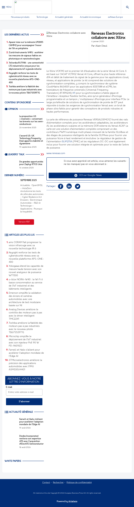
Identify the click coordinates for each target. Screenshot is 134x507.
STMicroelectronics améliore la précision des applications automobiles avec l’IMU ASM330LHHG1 (25, 365)
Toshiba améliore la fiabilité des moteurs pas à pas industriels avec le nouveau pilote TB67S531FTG (25, 328)
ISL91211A (67, 142)
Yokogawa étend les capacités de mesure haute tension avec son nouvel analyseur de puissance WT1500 (26, 271)
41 (74, 93)
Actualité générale (64, 17)
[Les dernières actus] (42, 34)
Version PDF (24, 222)
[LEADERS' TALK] (42, 154)
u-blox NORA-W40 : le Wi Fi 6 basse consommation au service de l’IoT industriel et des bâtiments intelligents (26, 284)
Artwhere (72, 501)
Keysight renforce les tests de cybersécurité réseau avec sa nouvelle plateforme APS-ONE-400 (26, 257)
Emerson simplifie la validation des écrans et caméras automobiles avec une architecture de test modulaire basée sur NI (25, 299)
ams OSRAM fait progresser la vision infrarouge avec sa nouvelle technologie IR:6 (25, 245)
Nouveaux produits (20, 17)
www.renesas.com (55, 153)
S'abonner (24, 402)
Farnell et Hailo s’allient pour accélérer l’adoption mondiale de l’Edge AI (26, 353)
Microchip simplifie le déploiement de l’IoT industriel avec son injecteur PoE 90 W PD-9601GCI (25, 341)
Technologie (42, 17)
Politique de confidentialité (79, 483)
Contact (46, 483)
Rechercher (58, 483)
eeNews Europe (115, 17)
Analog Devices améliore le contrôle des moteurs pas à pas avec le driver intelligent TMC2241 (25, 314)
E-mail (9, 387)
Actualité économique (90, 17)
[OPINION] (42, 109)
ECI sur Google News (89, 175)
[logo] (33, 7)
